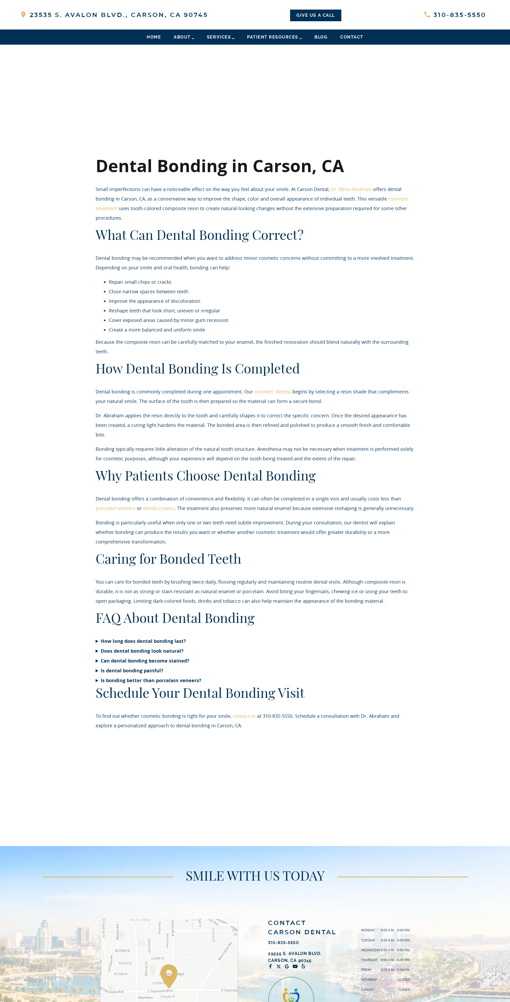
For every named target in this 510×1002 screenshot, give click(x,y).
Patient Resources (272, 37)
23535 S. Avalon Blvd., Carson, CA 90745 (117, 15)
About (182, 37)
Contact (351, 37)
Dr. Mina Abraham (351, 189)
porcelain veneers (115, 508)
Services (219, 37)
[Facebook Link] (271, 966)
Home (154, 37)
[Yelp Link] (304, 966)
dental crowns (159, 508)
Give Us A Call (315, 15)
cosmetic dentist (272, 391)
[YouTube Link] (296, 966)
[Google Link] (288, 966)
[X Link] (280, 966)
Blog (321, 37)
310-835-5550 (458, 15)
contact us (244, 716)
